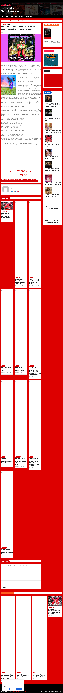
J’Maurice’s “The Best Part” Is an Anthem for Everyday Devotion (52, 157)
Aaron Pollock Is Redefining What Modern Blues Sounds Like (52, 195)
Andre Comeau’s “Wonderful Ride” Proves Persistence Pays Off (20, 369)
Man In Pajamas (5, 181)
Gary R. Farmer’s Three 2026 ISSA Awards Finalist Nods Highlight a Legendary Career (52, 170)
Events (52, 691)
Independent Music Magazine (10, 9)
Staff (4, 32)
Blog (49, 691)
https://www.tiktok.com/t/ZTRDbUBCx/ (21, 174)
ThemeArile (24, 691)
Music (7, 16)
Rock (28, 181)
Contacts (60, 691)
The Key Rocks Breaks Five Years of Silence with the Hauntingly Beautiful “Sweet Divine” (7, 461)
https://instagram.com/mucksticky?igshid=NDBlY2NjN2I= (21, 171)
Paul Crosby (19, 181)
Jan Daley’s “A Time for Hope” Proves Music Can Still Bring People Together (34, 282)
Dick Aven (17, 179)
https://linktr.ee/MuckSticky (21, 175)
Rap (24, 181)
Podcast (45, 691)
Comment (3, 567)
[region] (13, 685)
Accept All (19, 688)
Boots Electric (11, 179)
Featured (11, 16)
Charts (56, 691)
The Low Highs (34, 181)
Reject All (12, 688)
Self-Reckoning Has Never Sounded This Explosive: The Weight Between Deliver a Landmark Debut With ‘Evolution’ (34, 462)
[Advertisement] (53, 80)
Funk (23, 179)
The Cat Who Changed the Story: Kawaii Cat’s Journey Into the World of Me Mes (53, 131)
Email (2, 581)
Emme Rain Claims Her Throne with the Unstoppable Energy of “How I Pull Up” (20, 282)
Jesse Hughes (33, 179)
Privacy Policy (29, 16)
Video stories (21, 16)
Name (2, 577)
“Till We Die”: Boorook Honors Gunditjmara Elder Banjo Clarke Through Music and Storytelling (51, 220)
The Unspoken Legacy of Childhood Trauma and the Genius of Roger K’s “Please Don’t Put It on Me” (52, 104)
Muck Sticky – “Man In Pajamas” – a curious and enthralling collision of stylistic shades (20, 20)
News (16, 16)
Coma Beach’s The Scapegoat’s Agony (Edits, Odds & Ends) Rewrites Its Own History (6, 216)
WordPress (15, 691)
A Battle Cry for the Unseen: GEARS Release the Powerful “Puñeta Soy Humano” (7, 552)
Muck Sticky (13, 181)
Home (3, 16)
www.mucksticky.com (21, 170)
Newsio (19, 691)
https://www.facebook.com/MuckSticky (21, 173)
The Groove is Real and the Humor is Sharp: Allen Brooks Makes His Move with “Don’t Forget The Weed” (21, 461)
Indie (27, 179)
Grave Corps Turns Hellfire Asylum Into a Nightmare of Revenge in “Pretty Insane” (53, 118)
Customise (6, 688)
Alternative (5, 179)
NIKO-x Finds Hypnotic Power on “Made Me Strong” (6, 369)
